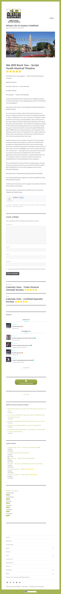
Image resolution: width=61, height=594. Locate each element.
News (7, 548)
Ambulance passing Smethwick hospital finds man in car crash (26, 421)
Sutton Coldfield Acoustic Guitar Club (23, 338)
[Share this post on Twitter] (7, 495)
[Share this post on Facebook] (6, 495)
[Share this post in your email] (9, 495)
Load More (26, 367)
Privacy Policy (24, 586)
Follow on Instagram (12, 490)
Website (8, 261)
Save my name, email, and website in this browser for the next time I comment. (26, 269)
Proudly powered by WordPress (36, 586)
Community (9, 544)
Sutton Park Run (16, 326)
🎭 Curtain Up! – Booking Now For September (21, 458)
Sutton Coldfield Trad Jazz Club (21, 345)
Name (8, 247)
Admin (21, 197)
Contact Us (9, 559)
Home (8, 537)
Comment (9, 224)
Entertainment (23, 204)
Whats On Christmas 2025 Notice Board (18, 577)
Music (28, 204)
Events (8, 552)
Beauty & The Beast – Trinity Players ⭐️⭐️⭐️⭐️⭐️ (22, 474)
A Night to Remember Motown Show (22, 360)
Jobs (7, 555)
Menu (52, 18)
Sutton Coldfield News (19, 405)
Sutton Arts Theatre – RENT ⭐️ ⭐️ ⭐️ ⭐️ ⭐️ (20, 469)
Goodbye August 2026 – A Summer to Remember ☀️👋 (24, 447)
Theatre (32, 204)
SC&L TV (8, 566)
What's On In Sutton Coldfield (22, 25)
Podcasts (8, 570)
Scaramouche (19, 206)
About (8, 573)
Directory (9, 541)
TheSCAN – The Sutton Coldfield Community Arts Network (25, 463)
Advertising (9, 562)
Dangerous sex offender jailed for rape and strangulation (24, 425)
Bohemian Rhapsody (41, 204)
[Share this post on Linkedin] (8, 495)
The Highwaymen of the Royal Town (18, 453)
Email (8, 254)
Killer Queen (9, 206)
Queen (14, 206)
